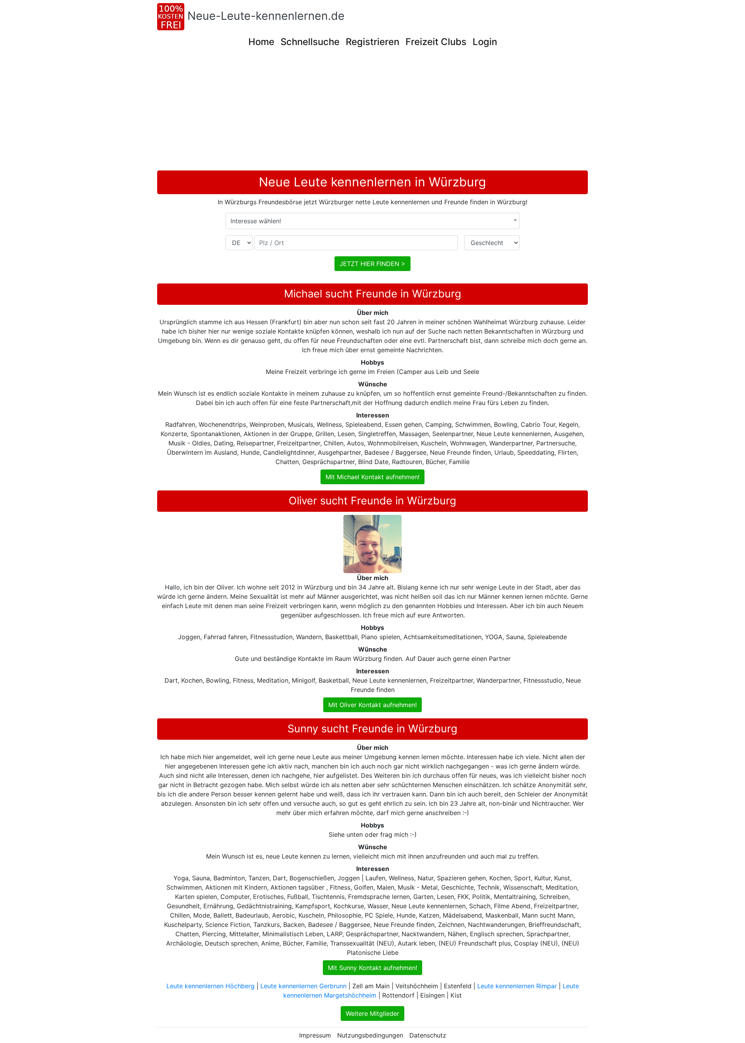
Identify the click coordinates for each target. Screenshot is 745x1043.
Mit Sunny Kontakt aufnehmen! (372, 968)
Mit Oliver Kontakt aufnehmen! (372, 705)
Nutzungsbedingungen (370, 1035)
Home (261, 41)
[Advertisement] (372, 112)
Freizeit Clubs (435, 41)
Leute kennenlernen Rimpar (517, 986)
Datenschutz (427, 1035)
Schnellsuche (310, 41)
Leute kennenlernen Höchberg (210, 986)
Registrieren (372, 41)
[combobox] (372, 221)
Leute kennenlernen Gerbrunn (303, 986)
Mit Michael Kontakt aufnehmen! (372, 477)
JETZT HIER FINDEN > (372, 264)
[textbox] (372, 221)
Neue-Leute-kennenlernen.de (266, 16)
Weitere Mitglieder (372, 1013)
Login (485, 41)
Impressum (315, 1035)
